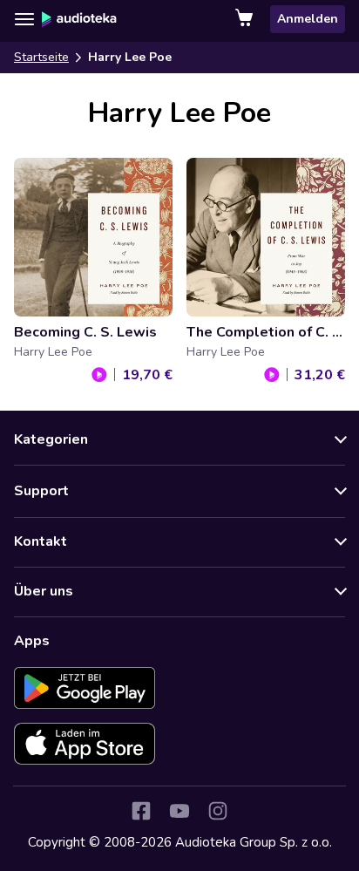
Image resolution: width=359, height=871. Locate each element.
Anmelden (307, 18)
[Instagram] (217, 810)
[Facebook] (141, 810)
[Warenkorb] (245, 19)
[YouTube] (179, 810)
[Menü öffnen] (24, 19)
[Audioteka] (79, 19)
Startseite (41, 57)
